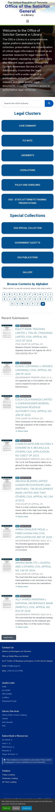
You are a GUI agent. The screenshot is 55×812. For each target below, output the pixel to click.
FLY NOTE (27, 140)
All (43, 304)
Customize (27, 808)
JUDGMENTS (27, 155)
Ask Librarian (7, 722)
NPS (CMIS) (7, 694)
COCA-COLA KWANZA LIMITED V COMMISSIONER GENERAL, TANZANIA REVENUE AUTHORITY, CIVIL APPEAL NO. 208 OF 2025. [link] (33, 407)
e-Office (5, 697)
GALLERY (27, 272)
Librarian (9, 762)
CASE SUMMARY (27, 125)
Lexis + (6, 743)
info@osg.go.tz (13, 666)
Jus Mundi (7, 739)
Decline (16, 808)
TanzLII (5, 718)
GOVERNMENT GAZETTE (27, 242)
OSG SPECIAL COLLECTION (28, 228)
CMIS (4, 686)
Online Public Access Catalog (14, 715)
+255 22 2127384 (15, 670)
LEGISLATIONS (27, 170)
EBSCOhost (8, 747)
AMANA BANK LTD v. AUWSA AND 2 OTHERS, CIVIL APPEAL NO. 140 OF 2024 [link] (33, 566)
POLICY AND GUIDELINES (27, 185)
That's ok (6, 808)
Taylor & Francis (10, 754)
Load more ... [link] (8, 637)
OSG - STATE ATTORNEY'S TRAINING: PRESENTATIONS (27, 201)
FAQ (4, 725)
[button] (49, 103)
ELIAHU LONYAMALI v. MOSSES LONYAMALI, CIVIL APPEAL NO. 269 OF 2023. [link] (34, 370)
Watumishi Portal (9, 701)
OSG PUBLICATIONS (27, 257)
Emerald (6, 750)
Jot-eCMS (6, 690)
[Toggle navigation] (27, 21)
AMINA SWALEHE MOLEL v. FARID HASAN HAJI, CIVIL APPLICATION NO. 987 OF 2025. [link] (33, 533)
